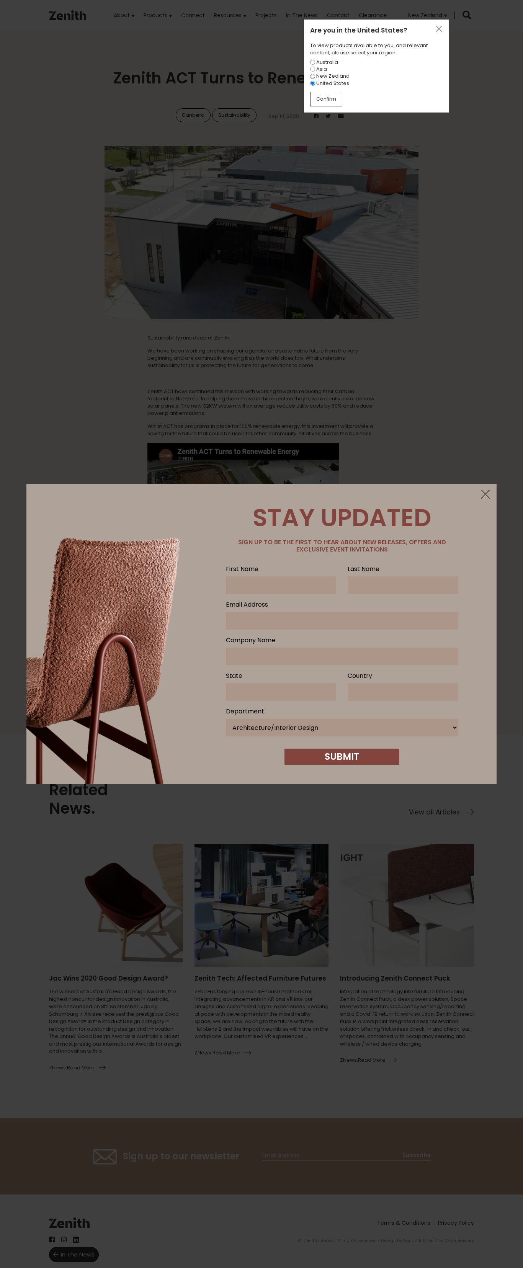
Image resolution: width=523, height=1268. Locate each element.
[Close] (485, 495)
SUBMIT (342, 756)
